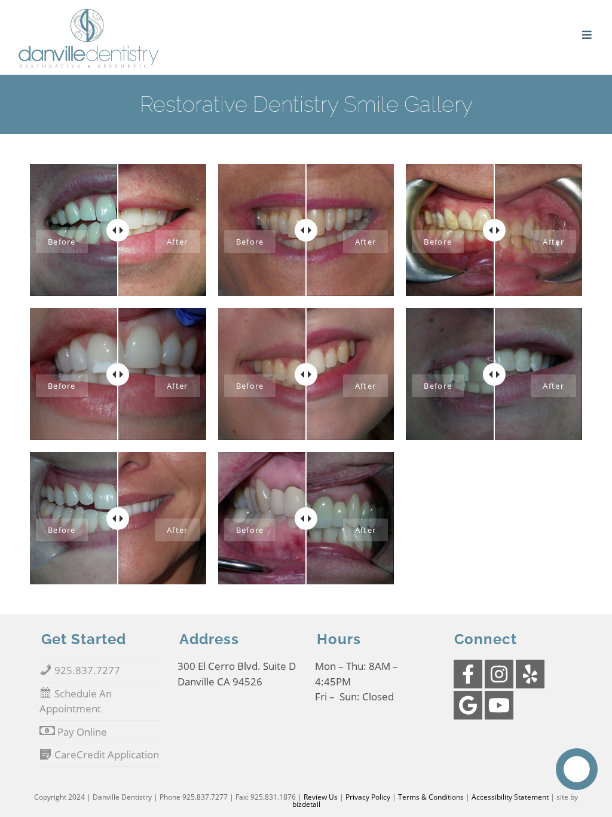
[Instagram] (499, 674)
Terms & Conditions (431, 797)
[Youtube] (499, 705)
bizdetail (306, 804)
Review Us (321, 797)
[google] (468, 705)
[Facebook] (468, 674)
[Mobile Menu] (588, 35)
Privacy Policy (367, 797)
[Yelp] (530, 674)
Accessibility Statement (510, 797)
